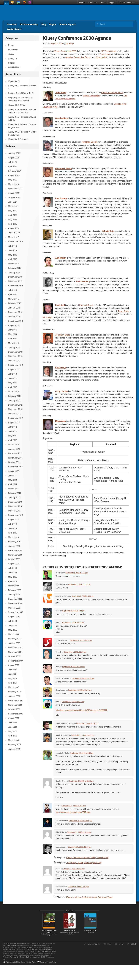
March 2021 (13, 206)
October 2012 (14, 413)
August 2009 (13, 563)
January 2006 (14, 748)
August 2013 (13, 369)
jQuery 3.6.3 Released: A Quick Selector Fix (22, 133)
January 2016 (14, 272)
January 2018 (14, 232)
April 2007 (12, 682)
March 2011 (13, 488)
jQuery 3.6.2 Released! (18, 139)
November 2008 (15, 603)
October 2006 (14, 709)
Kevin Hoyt (60, 367)
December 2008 (15, 598)
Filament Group (86, 304)
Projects (11, 62)
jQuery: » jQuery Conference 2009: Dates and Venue (89, 897)
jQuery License (11, 945)
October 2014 (14, 316)
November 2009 (15, 554)
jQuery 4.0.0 (13, 81)
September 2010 (15, 515)
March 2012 (13, 444)
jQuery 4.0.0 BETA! (16, 104)
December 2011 (15, 453)
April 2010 (12, 532)
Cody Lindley (101, 57)
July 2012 (12, 426)
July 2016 (12, 245)
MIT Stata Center (108, 51)
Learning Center (94, 944)
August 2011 (13, 470)
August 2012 (13, 422)
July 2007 (12, 669)
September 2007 (15, 660)
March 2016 (13, 263)
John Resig (60, 92)
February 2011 (14, 493)
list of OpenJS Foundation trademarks (43, 951)
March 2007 (13, 687)
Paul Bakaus (61, 198)
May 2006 (12, 731)
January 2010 (14, 545)
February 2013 (14, 395)
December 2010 (15, 501)
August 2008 (13, 616)
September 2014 (15, 320)
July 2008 (12, 620)
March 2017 (13, 237)
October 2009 (14, 559)
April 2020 (12, 214)
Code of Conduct (31, 957)
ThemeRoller (123, 311)
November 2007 (15, 651)
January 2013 (14, 400)
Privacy (22, 957)
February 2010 (14, 541)
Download (12, 24)
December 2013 (15, 351)
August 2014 (13, 325)
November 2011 (15, 457)
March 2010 (13, 537)
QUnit (29, 2)
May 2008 (12, 629)
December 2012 (15, 404)
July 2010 (12, 523)
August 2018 (13, 228)
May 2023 (12, 179)
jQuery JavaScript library (112, 92)
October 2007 (14, 656)
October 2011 (14, 462)
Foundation (13, 49)
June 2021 (12, 201)
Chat (109, 944)
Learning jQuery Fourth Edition (49, 933)
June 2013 (12, 378)
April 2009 (12, 581)
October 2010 (14, 510)
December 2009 (15, 550)
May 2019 (12, 219)
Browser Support (67, 24)
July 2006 (12, 722)
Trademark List (47, 949)
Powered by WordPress (48, 962)
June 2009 (12, 572)
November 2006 (15, 704)
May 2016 (12, 254)
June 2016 (12, 250)
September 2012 (15, 417)
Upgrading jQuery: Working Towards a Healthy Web (20, 99)
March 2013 (13, 391)
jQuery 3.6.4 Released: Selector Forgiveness (22, 126)
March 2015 (13, 298)
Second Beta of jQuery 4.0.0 (20, 93)
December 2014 (15, 312)
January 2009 (14, 594)
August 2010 (13, 519)
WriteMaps (48, 317)
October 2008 (14, 607)
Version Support (14, 29)
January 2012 (14, 448)
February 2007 (14, 691)
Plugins (82, 2)
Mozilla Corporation (91, 95)
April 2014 (12, 338)
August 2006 (13, 718)
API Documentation (29, 24)
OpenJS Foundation (126, 2)
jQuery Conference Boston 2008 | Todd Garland (87, 857)
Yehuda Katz (108, 230)
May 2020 (12, 210)
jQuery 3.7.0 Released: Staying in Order (22, 118)
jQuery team (104, 54)
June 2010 (12, 528)
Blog (43, 24)
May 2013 (12, 382)
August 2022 (13, 192)
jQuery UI (12, 2)
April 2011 (12, 484)
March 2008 (13, 634)
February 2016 (14, 267)
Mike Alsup (60, 420)
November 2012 (15, 409)
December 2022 (15, 188)
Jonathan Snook (72, 57)
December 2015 (15, 276)
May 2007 (12, 678)
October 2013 (14, 360)
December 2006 (15, 700)
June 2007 (12, 673)
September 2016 (15, 241)
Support (112, 2)
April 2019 (12, 223)
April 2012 (12, 440)
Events (103, 2)
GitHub (133, 944)
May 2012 (12, 435)
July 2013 (12, 373)
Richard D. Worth (63, 168)
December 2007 (15, 647)
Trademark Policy (32, 949)
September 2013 (15, 364)
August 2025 (13, 157)
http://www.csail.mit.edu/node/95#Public (73, 812)
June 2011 (12, 475)
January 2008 (14, 643)
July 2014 (12, 329)
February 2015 (14, 303)
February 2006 (14, 744)
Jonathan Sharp (62, 334)
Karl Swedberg (83, 281)
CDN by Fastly (31, 962)
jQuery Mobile (18, 2)
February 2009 (14, 590)
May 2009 (12, 576)
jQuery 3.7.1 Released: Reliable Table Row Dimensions (22, 111)
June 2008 (12, 625)
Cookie (43, 957)
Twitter (121, 944)
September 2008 (15, 612)
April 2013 (12, 387)
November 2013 (15, 356)
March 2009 (13, 585)
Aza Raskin (86, 57)
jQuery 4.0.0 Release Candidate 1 (22, 87)
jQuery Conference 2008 (65, 51)
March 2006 (13, 740)
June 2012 (12, 431)
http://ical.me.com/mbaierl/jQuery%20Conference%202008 (81, 710)
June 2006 (12, 726)
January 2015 (14, 307)
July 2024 (12, 161)
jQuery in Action (69, 932)
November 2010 (15, 506)
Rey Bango (69, 43)
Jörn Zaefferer (62, 118)
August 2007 (13, 665)
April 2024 (12, 166)
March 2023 (13, 184)
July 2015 (12, 290)
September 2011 (15, 466)
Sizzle (24, 2)
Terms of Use (14, 957)
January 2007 (14, 696)
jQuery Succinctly (90, 931)
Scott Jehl (60, 304)
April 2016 (12, 259)
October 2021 (14, 197)
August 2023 (13, 175)
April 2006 (12, 735)
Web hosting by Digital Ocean (15, 962)
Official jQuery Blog (21, 12)
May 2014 (12, 334)
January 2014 (14, 347)
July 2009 (12, 567)
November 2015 (15, 281)
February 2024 (14, 170)
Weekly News (14, 67)
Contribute (93, 2)
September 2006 (15, 713)
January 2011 (14, 497)
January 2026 (14, 153)
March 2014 (13, 342)
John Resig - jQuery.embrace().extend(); (84, 862)
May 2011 (12, 479)
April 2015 (12, 294)
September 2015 (15, 285)
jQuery (6, 2)
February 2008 (14, 638)
